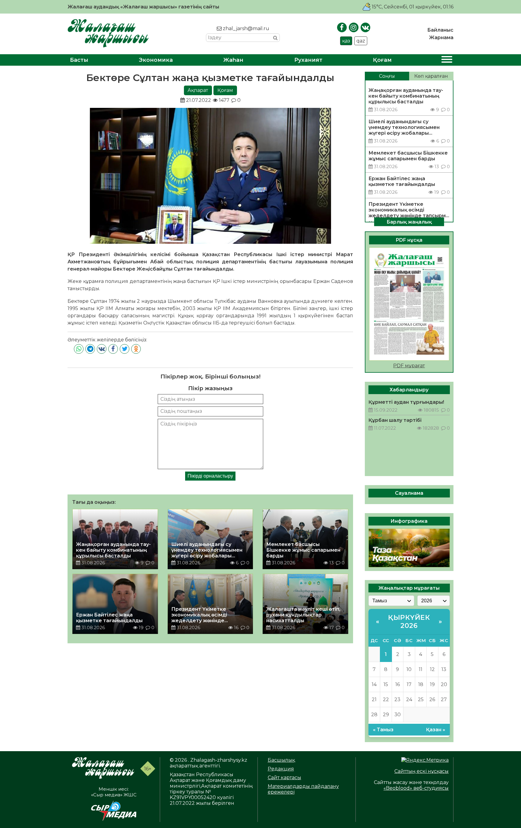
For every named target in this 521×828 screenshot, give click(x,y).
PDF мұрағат (409, 366)
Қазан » (435, 729)
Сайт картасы (284, 777)
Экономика (156, 60)
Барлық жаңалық (409, 221)
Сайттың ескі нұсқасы (421, 771)
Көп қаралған (431, 76)
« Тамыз (383, 729)
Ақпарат (198, 90)
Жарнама (441, 37)
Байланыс (440, 30)
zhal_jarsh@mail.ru (245, 28)
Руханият (308, 60)
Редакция (281, 769)
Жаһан (233, 60)
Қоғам (382, 60)
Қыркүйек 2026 (409, 621)
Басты (79, 60)
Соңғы (387, 76)
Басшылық (281, 760)
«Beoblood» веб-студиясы (416, 788)
